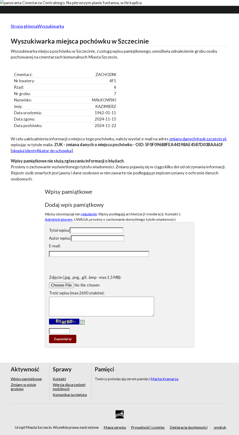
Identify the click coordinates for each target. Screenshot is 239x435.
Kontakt (59, 379)
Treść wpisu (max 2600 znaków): (77, 292)
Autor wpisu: (60, 238)
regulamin (89, 214)
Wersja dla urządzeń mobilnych (69, 386)
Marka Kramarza (164, 378)
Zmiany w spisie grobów (23, 386)
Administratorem (58, 219)
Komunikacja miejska (70, 394)
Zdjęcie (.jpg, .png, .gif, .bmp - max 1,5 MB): (85, 277)
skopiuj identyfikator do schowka (41, 150)
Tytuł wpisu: (59, 230)
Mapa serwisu (115, 427)
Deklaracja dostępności (188, 427)
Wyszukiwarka (50, 26)
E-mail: (55, 245)
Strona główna (24, 26)
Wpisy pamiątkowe (26, 379)
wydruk (219, 427)
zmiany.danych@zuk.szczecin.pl (197, 138)
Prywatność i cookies (148, 427)
